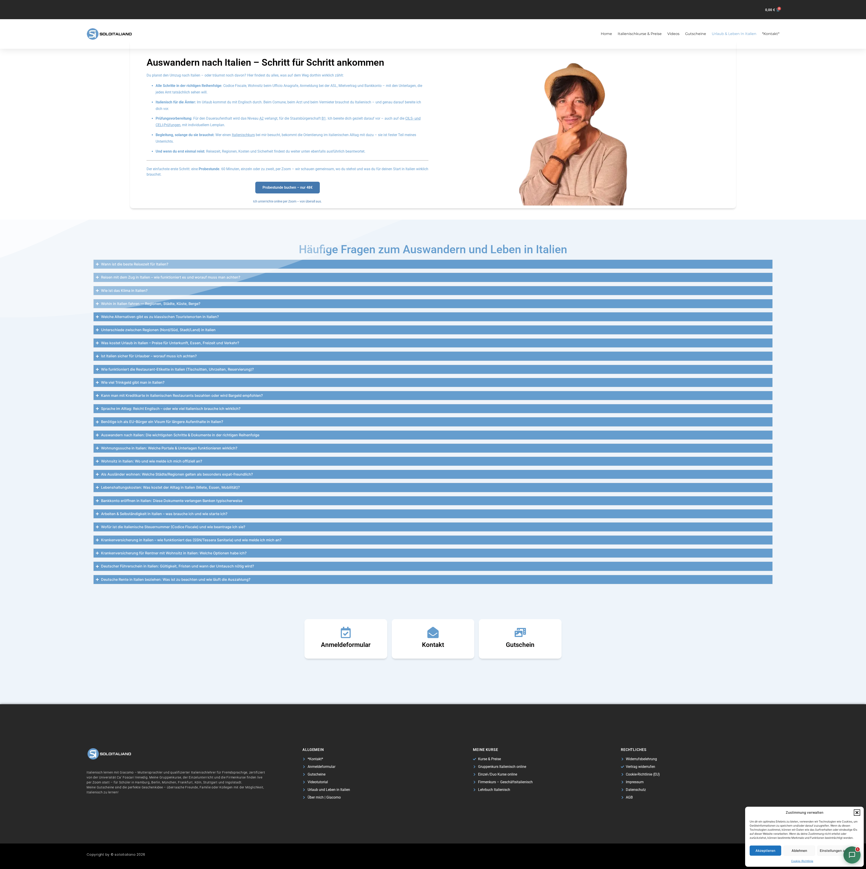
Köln (198, 782)
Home (606, 34)
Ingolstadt (233, 782)
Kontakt (433, 644)
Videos (673, 34)
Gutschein (520, 644)
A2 (261, 118)
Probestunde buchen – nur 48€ (288, 187)
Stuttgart (210, 782)
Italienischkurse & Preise (640, 34)
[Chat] (852, 855)
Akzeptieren (765, 850)
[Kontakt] (433, 632)
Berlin (155, 782)
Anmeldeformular (346, 644)
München (169, 782)
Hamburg (142, 782)
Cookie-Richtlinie (802, 861)
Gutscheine (695, 34)
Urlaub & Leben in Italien (734, 34)
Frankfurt (185, 782)
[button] (857, 812)
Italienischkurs (243, 135)
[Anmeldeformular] (345, 632)
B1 (324, 118)
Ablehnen (799, 850)
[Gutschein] (520, 632)
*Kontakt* (770, 34)
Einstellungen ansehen (838, 850)
